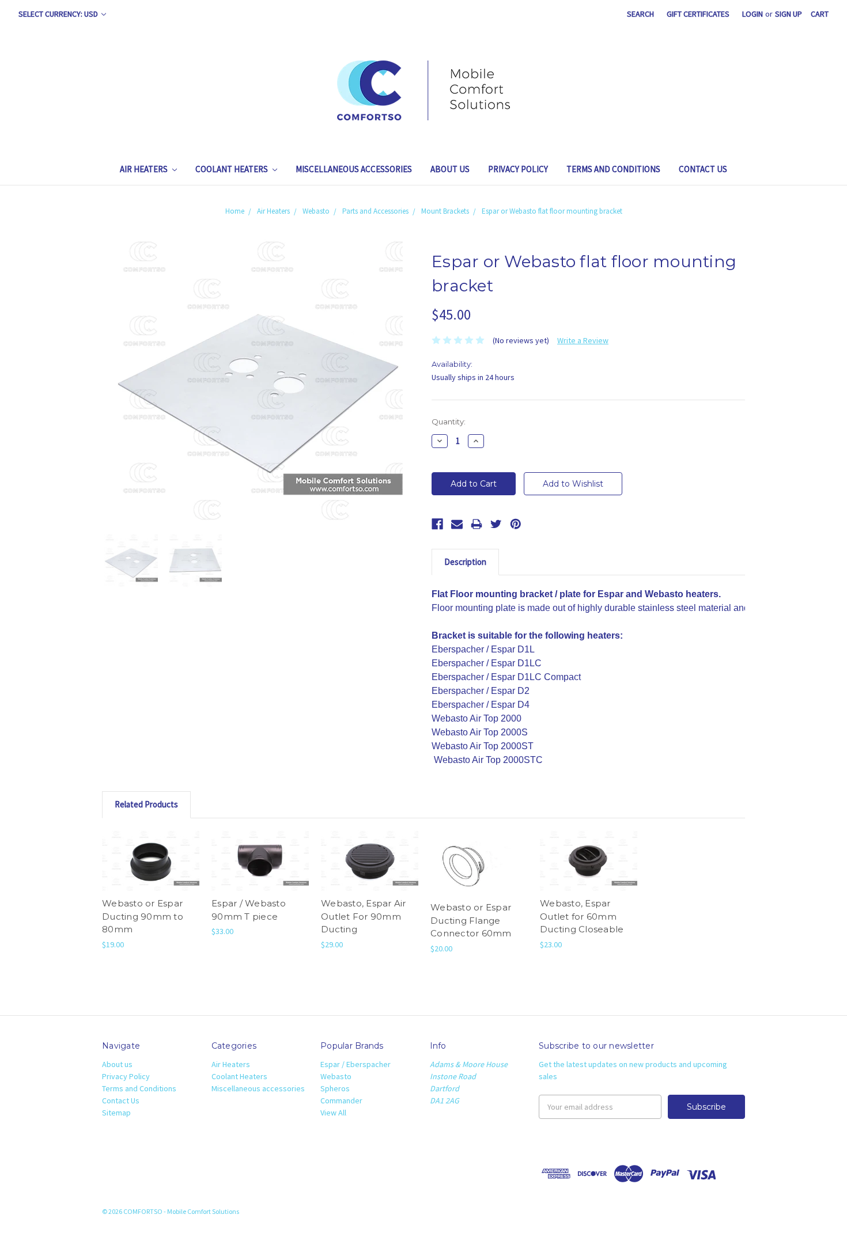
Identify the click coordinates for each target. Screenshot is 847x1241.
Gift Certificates (698, 14)
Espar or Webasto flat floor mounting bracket (552, 211)
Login (752, 14)
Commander (341, 1100)
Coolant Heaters (232, 169)
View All (333, 1112)
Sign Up (788, 14)
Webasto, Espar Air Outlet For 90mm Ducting (363, 916)
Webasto (316, 211)
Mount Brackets (445, 211)
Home (234, 211)
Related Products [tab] (146, 804)
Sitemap (116, 1112)
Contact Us (703, 169)
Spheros (335, 1088)
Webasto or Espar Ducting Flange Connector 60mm (471, 920)
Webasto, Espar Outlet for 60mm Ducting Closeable (581, 916)
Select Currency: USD (59, 14)
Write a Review (582, 340)
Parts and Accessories (375, 211)
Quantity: (449, 421)
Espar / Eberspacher (355, 1064)
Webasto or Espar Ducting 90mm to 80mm (142, 916)
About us (450, 169)
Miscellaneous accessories (354, 169)
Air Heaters (144, 169)
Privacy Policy (518, 169)
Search (640, 14)
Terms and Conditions (613, 169)
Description (465, 561)
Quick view (151, 861)
